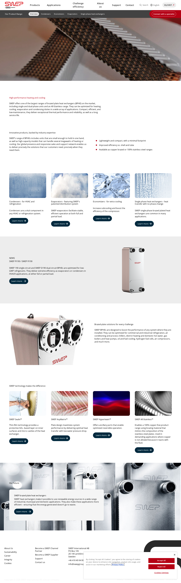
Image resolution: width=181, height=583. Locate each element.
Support (116, 5)
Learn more (17, 220)
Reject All (161, 566)
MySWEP (168, 5)
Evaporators (72, 14)
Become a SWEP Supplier (46, 554)
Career (7, 555)
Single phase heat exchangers (93, 14)
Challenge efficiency (78, 5)
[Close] (174, 554)
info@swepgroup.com (78, 564)
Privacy (120, 579)
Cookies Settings (161, 573)
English (156, 5)
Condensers (46, 14)
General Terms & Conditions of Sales (149, 579)
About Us (8, 548)
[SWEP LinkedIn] (104, 550)
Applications (54, 5)
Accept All (161, 560)
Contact (130, 5)
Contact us (40, 562)
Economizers (59, 14)
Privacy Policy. (118, 564)
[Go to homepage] (17, 5)
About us (100, 5)
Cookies (8, 563)
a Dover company (51, 579)
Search (145, 5)
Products (35, 5)
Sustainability (10, 552)
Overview (34, 14)
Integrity (8, 559)
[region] (130, 565)
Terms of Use (171, 579)
